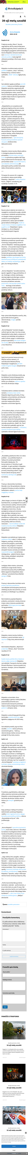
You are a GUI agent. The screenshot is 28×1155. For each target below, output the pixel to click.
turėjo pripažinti (20, 179)
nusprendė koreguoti (8, 552)
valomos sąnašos (20, 381)
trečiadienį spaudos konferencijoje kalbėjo (13, 428)
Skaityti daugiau (22, 1057)
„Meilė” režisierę (13, 75)
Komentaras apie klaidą (8, 993)
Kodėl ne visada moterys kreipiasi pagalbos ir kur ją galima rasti (13, 225)
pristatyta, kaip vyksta (13, 393)
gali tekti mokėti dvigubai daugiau (11, 365)
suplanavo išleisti (6, 539)
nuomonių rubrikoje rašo (9, 475)
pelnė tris (4, 708)
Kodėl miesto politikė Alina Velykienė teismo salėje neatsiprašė (12, 660)
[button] (26, 1133)
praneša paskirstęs (14, 717)
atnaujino (11, 800)
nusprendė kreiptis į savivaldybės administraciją (13, 163)
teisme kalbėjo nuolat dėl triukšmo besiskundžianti (13, 525)
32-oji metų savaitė (14, 1130)
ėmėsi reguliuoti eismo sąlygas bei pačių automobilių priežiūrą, (13, 815)
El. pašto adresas (7, 950)
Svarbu (20, 24)
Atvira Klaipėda (15, 32)
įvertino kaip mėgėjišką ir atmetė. (11, 491)
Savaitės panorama (11, 24)
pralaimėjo (4, 649)
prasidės (9, 729)
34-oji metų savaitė (14, 1045)
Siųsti (5, 1007)
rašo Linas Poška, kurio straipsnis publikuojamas (12, 894)
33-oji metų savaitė (14, 1088)
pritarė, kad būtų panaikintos (10, 585)
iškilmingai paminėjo (14, 605)
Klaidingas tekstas (7, 979)
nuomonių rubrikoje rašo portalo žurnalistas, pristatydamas (13, 870)
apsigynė (4, 576)
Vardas (4, 945)
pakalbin (4, 70)
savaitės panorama (13, 904)
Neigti (14, 1150)
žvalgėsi (13, 320)
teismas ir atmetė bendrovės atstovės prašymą (11, 56)
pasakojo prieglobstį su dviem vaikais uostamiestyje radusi (13, 763)
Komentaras (6, 929)
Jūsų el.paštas (6, 972)
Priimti (14, 1146)
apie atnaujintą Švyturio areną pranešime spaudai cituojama (12, 140)
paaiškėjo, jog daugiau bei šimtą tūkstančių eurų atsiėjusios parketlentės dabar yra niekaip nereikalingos (13, 259)
